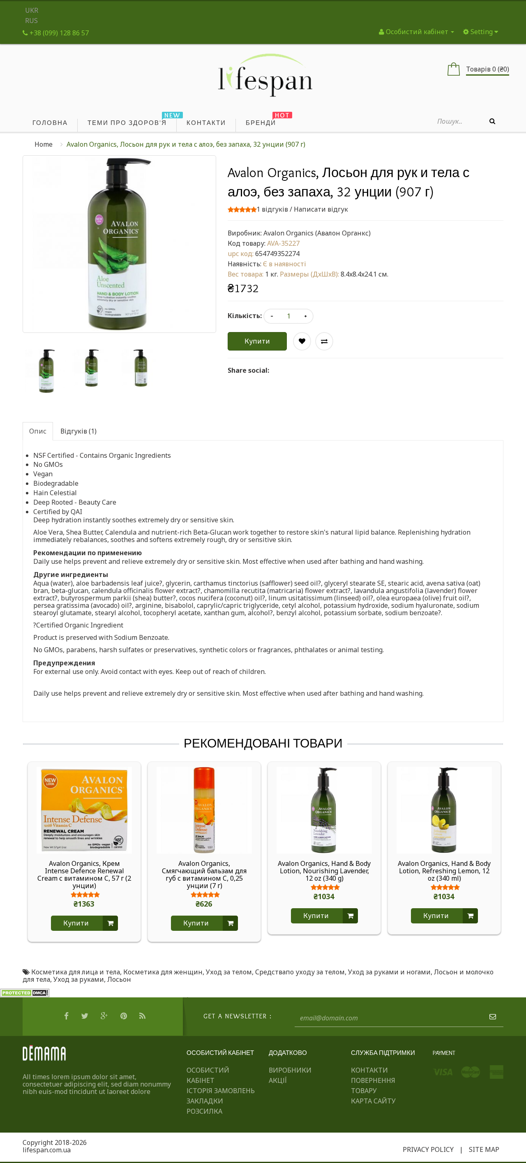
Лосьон (119, 979)
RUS (31, 20)
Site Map (484, 1149)
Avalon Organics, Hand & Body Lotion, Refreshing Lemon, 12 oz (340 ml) (444, 871)
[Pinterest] (124, 1016)
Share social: (248, 370)
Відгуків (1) (78, 431)
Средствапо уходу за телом (300, 971)
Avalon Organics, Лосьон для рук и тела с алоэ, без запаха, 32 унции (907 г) (186, 144)
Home (44, 144)
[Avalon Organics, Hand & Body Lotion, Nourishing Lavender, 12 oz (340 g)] (324, 809)
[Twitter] (86, 1016)
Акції (278, 1080)
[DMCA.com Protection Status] (24, 992)
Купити (257, 341)
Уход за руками (78, 979)
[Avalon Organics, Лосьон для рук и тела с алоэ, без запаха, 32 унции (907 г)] (47, 371)
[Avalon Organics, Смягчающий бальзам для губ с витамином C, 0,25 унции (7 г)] (204, 809)
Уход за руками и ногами (389, 971)
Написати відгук (321, 209)
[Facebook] (67, 1016)
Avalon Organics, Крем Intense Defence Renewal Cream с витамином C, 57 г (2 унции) (84, 874)
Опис (37, 431)
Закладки (205, 1100)
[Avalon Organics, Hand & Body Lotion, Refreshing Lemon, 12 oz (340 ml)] (444, 809)
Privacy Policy (428, 1149)
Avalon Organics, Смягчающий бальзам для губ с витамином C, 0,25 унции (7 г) (204, 874)
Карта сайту (373, 1100)
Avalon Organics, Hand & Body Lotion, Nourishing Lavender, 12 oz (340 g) (324, 871)
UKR (31, 10)
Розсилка (204, 1111)
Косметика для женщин (163, 971)
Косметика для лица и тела (75, 971)
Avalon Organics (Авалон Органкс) (317, 233)
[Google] (105, 1016)
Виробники (290, 1070)
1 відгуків (272, 209)
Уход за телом (229, 971)
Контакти (369, 1070)
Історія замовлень (221, 1090)
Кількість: (245, 315)
